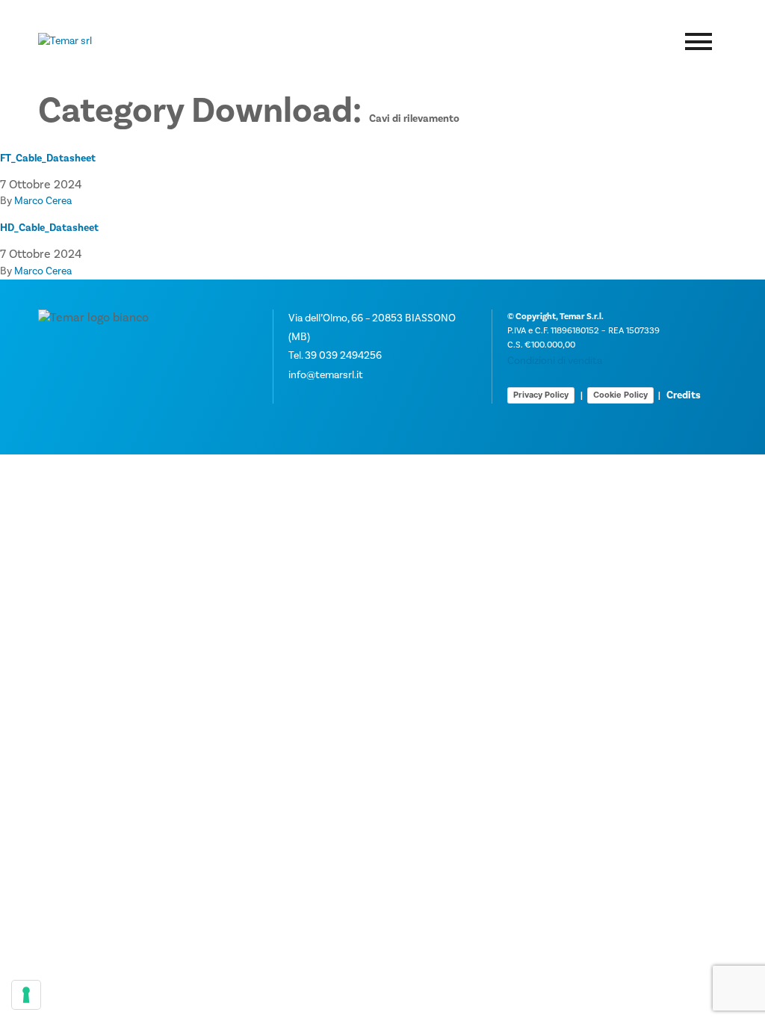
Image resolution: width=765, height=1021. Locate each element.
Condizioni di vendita (554, 361)
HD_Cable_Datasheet (49, 228)
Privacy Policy (541, 394)
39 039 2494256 (343, 356)
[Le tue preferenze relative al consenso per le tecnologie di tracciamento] (26, 995)
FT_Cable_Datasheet (48, 158)
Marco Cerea (43, 201)
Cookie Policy (620, 394)
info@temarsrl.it (325, 375)
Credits (683, 395)
